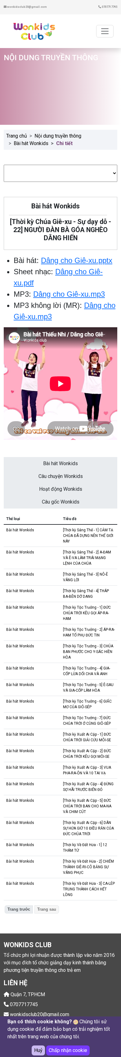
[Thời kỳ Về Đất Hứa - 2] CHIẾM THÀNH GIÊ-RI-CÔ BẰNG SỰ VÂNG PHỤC (88, 867)
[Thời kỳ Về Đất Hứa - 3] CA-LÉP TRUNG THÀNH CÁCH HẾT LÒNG (89, 889)
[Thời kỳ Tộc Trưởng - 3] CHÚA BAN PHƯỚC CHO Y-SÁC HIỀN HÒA (88, 652)
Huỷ (38, 1050)
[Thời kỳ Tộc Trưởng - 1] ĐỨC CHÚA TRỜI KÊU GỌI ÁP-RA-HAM (87, 613)
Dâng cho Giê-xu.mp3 (69, 294)
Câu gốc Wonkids (60, 502)
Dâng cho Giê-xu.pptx (76, 260)
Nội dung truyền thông (57, 136)
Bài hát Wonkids (31, 143)
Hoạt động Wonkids (60, 489)
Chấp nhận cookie (68, 1050)
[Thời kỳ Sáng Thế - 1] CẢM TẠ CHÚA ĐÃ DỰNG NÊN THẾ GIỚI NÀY (88, 535)
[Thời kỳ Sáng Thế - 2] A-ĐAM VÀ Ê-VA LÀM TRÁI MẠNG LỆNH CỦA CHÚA (87, 558)
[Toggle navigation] (105, 31)
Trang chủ (16, 136)
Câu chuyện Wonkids (60, 476)
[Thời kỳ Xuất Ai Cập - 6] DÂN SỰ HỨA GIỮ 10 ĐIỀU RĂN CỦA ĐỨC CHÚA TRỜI (88, 828)
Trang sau (46, 909)
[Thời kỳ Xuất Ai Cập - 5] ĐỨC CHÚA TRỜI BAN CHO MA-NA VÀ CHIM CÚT (87, 806)
